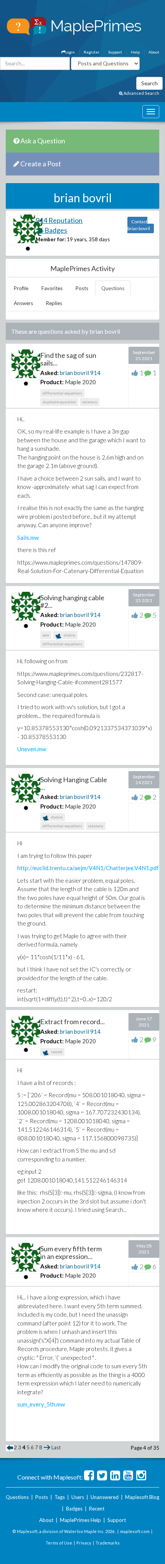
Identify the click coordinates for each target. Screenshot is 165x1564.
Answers (23, 303)
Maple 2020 (80, 381)
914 (95, 372)
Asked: (49, 372)
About (153, 52)
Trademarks (108, 1542)
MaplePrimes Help (80, 1520)
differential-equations (62, 393)
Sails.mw (28, 537)
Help (135, 52)
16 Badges (51, 230)
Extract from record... (72, 1021)
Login (70, 52)
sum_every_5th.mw (41, 1404)
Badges (74, 1509)
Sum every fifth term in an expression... (71, 1252)
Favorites (52, 288)
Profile (21, 288)
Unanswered (105, 1497)
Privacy (83, 1542)
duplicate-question (59, 402)
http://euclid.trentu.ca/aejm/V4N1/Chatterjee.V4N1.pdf (88, 867)
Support (115, 52)
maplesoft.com (135, 1531)
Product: (52, 381)
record (56, 1051)
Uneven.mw (31, 748)
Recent (96, 1509)
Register (91, 52)
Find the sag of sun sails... (68, 359)
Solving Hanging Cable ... (73, 783)
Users (77, 1497)
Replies (54, 303)
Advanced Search (141, 93)
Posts (82, 288)
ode (46, 635)
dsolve (69, 635)
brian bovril (74, 372)
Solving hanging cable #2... (72, 601)
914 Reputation (59, 220)
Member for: (51, 239)
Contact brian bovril (138, 225)
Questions (112, 288)
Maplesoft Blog (142, 1497)
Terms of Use (59, 1542)
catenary (89, 402)
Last (56, 1447)
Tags (59, 1497)
